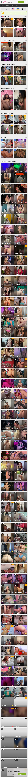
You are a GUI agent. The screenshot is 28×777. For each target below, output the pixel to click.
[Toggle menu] (1, 2)
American (6, 16)
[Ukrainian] (18, 9)
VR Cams (3, 137)
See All (25, 16)
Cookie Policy (17, 771)
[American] (13, 9)
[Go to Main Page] (8, 2)
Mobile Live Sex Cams (7, 88)
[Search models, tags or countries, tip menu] (26, 5)
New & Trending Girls (7, 113)
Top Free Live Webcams (8, 40)
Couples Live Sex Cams (8, 64)
